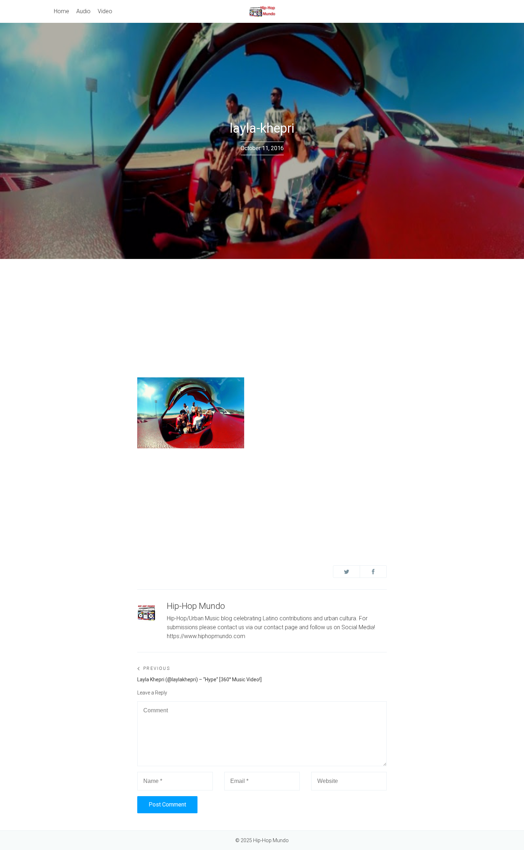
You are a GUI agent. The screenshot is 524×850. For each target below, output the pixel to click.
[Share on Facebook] (373, 571)
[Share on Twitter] (346, 571)
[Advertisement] (262, 312)
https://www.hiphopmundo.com (206, 636)
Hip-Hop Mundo (196, 606)
